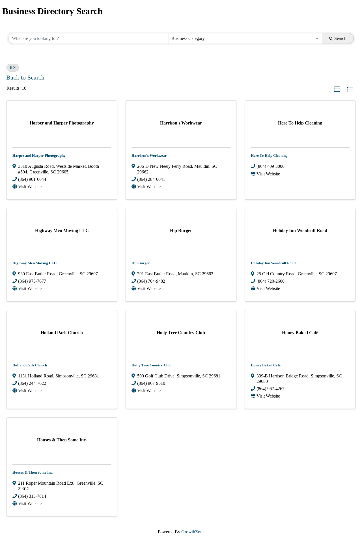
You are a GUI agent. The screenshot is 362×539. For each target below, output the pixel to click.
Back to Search (25, 77)
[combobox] (245, 38)
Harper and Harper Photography (39, 155)
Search (340, 38)
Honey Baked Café (266, 365)
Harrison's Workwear (149, 155)
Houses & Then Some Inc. (32, 472)
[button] (337, 89)
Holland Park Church (29, 365)
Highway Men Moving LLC (34, 263)
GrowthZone (192, 531)
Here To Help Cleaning (269, 155)
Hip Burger (141, 263)
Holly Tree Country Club (151, 365)
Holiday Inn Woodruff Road (273, 263)
